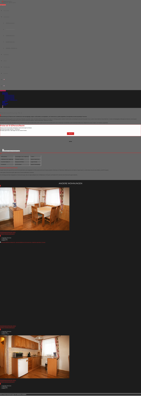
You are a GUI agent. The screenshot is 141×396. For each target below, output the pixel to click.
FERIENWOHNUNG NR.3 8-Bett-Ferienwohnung (8, 326)
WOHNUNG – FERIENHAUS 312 (11, 48)
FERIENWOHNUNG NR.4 (10, 41)
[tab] (3, 149)
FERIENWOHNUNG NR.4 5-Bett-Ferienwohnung (8, 381)
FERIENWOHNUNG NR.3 (10, 35)
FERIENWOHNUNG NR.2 (10, 29)
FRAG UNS (70, 133)
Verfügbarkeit (3, 4)
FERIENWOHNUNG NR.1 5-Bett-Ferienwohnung (8, 233)
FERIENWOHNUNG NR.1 (10, 23)
